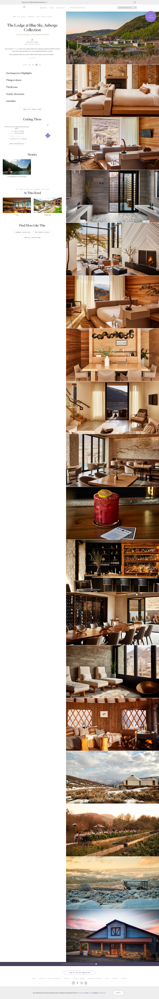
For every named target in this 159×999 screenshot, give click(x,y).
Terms (90, 993)
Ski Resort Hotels (42, 232)
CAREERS (67, 978)
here (45, 2)
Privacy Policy (81, 993)
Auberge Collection (23, 232)
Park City (15, 49)
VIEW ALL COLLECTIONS (32, 237)
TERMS (107, 978)
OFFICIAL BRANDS (79, 978)
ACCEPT (118, 992)
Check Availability (16, 143)
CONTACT (124, 978)
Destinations (43, 8)
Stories (51, 8)
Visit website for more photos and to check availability (79, 964)
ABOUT (34, 978)
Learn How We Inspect (32, 44)
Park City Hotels (19, 16)
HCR (20, 139)
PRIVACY (115, 978)
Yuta (16, 215)
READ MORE (32, 58)
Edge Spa (48, 215)
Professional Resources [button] (125, 7)
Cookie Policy (102, 993)
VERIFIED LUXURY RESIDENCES (50, 978)
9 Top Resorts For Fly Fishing (17, 176)
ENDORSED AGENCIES (95, 978)
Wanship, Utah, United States (40, 16)
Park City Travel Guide (32, 109)
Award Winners (60, 8)
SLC (10, 139)
